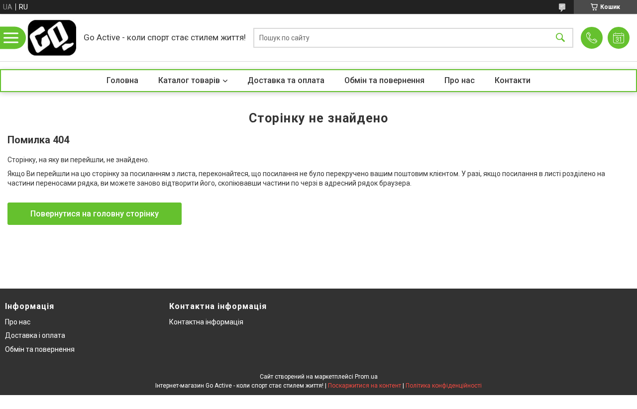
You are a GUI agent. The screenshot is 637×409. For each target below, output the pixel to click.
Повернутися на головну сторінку (94, 213)
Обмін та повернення (384, 80)
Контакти (513, 80)
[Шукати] (560, 37)
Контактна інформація (206, 322)
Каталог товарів (189, 80)
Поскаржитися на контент (364, 385)
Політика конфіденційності (444, 385)
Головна (122, 80)
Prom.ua (366, 376)
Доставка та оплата (285, 80)
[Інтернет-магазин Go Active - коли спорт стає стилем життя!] (51, 37)
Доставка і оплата (35, 335)
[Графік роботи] (619, 38)
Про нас (459, 80)
